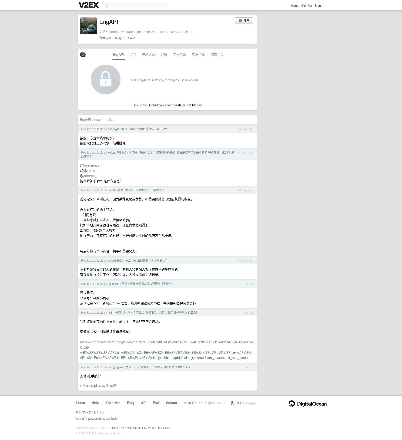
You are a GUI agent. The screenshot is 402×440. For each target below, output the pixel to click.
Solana (171, 402)
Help (95, 402)
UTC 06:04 (117, 428)
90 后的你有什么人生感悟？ (150, 260)
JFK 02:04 (163, 428)
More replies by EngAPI (100, 385)
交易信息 (198, 54)
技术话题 (148, 54)
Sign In (319, 5)
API (143, 402)
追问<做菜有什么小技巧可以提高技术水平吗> (162, 367)
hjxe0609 (114, 284)
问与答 (133, 152)
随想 (120, 190)
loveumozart (92, 165)
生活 (128, 260)
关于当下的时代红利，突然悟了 (144, 190)
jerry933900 (115, 260)
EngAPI (118, 54)
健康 (132, 129)
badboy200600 (117, 129)
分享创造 (119, 312)
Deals (137, 105)
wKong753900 (117, 152)
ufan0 (111, 190)
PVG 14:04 (133, 428)
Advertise (113, 402)
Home (294, 5)
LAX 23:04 (148, 428)
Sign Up (306, 5)
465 (133, 37)
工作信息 (179, 54)
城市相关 (217, 54)
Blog (130, 402)
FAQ (156, 402)
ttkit (110, 312)
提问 (133, 54)
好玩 (164, 54)
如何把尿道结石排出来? (152, 129)
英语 (124, 284)
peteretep (90, 175)
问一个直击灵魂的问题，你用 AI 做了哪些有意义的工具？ (163, 312)
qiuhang (89, 170)
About (80, 402)
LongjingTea (116, 367)
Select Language (245, 403)
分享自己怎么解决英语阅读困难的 (151, 284)
